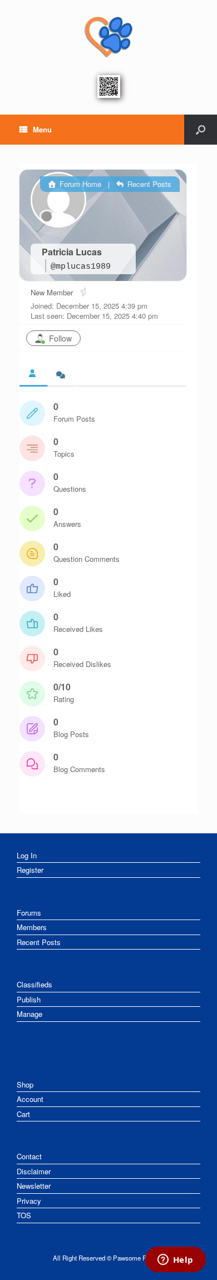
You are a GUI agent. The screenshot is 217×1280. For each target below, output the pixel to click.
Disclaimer (34, 1171)
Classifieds (34, 984)
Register (30, 869)
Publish (29, 999)
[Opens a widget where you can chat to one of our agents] (175, 1260)
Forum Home (79, 184)
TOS (24, 1215)
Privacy (29, 1200)
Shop (25, 1084)
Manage (29, 1014)
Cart (23, 1114)
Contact (29, 1156)
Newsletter (34, 1185)
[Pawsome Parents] (108, 36)
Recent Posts (148, 184)
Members (32, 927)
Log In (27, 855)
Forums (29, 912)
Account (30, 1099)
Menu (42, 129)
